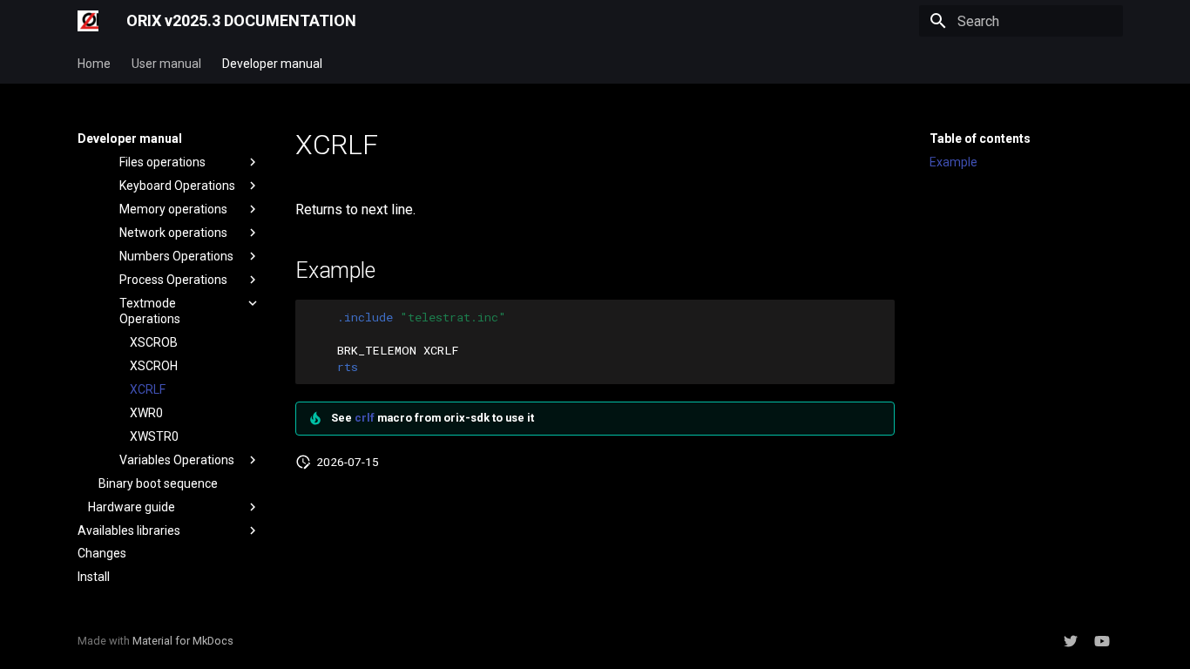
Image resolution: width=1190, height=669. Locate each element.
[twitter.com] (1071, 641)
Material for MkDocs (182, 640)
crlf (365, 417)
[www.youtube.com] (1102, 641)
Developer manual (272, 64)
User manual (166, 64)
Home (94, 64)
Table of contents (980, 138)
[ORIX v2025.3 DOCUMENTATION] (88, 20)
